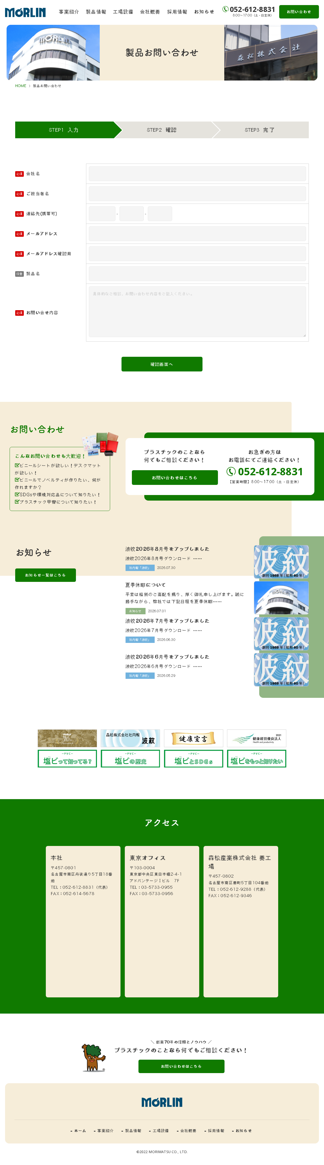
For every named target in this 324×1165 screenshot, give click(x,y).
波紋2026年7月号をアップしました (168, 620)
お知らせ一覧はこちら (45, 575)
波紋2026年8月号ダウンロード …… (164, 558)
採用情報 (177, 11)
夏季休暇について (146, 584)
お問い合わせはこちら (175, 477)
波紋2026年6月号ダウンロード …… (164, 666)
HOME (21, 86)
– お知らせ (242, 1131)
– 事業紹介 (104, 1131)
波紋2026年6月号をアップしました (168, 656)
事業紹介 (69, 11)
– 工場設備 (159, 1131)
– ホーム (78, 1131)
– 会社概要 (187, 1131)
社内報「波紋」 (140, 567)
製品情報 (96, 11)
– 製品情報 (131, 1131)
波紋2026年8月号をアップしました (168, 548)
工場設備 (123, 11)
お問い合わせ (299, 12)
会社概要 (150, 11)
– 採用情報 (215, 1131)
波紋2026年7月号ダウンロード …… (164, 630)
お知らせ (204, 11)
